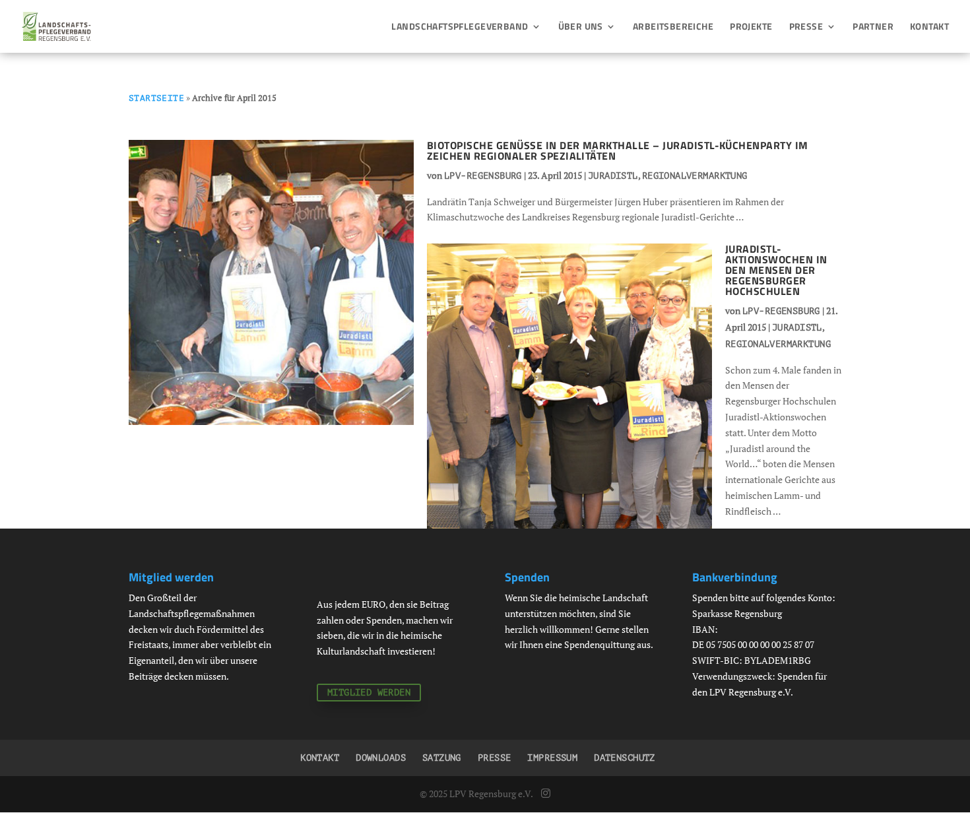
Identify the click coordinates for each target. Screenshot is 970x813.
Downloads (381, 758)
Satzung (441, 758)
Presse (806, 27)
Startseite (156, 98)
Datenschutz (624, 758)
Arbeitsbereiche (673, 27)
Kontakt (929, 27)
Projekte (751, 27)
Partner (873, 27)
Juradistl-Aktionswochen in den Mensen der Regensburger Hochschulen (776, 270)
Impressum (552, 758)
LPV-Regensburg (483, 176)
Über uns (580, 27)
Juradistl (613, 176)
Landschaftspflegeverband (459, 27)
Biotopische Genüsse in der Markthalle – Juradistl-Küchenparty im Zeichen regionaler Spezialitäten (617, 150)
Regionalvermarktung (695, 176)
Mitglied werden (368, 693)
